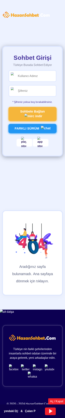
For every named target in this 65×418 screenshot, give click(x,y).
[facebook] (14, 367)
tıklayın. (42, 281)
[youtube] (50, 367)
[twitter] (26, 367)
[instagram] (38, 367)
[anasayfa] (26, 15)
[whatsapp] (32, 374)
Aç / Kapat (56, 401)
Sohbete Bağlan (32, 111)
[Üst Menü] (8, 25)
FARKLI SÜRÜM (27, 128)
